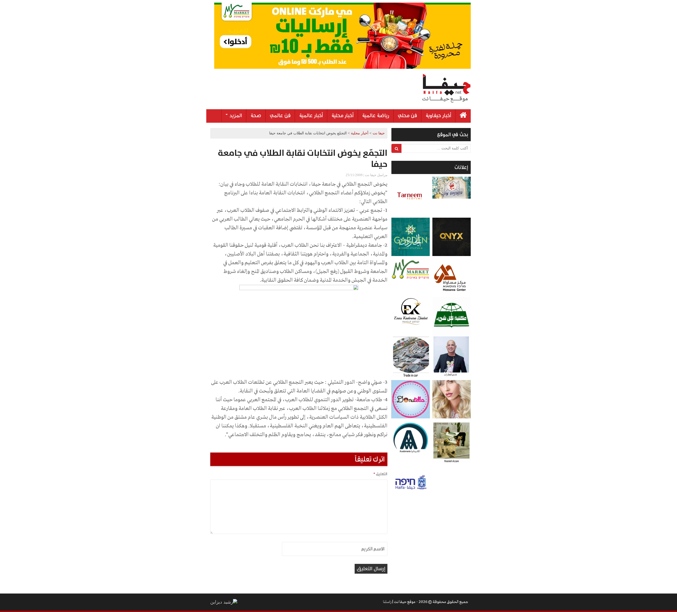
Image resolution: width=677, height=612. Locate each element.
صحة (255, 116)
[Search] (396, 148)
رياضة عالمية (375, 116)
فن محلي (407, 116)
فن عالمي (280, 116)
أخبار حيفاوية (438, 116)
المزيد (235, 116)
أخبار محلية (342, 116)
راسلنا (387, 602)
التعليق (380, 474)
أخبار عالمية (311, 116)
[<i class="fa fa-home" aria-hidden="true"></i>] (463, 116)
